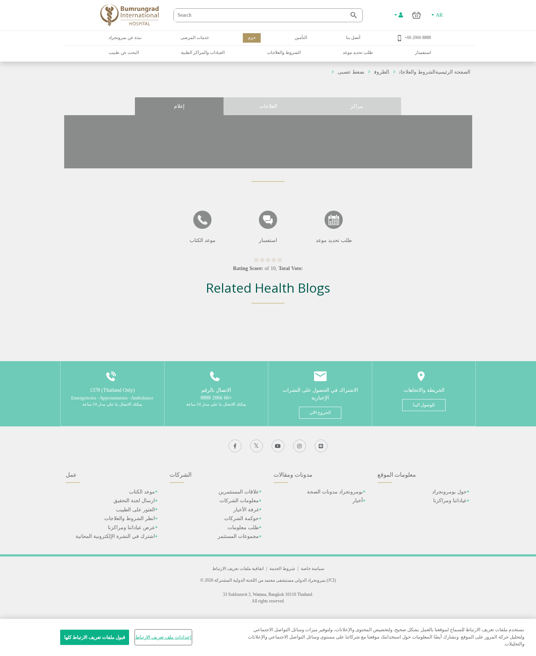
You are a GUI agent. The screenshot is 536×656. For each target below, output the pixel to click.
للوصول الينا (424, 404)
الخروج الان (320, 412)
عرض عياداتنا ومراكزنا (131, 527)
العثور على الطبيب (135, 509)
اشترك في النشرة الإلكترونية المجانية (115, 536)
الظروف (381, 72)
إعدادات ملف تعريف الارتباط (163, 637)
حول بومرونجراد (449, 492)
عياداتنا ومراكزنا (450, 500)
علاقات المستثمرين (238, 492)
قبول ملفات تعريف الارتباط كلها (94, 637)
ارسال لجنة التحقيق (134, 500)
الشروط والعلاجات (284, 52)
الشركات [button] (180, 475)
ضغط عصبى (351, 72)
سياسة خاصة (312, 568)
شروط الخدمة (282, 568)
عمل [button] (71, 475)
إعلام (179, 106)
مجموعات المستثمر (238, 536)
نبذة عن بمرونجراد (125, 37)
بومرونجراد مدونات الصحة (335, 492)
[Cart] (416, 15)
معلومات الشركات (239, 500)
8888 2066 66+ (417, 37)
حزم (252, 37)
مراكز (356, 106)
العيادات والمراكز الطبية (203, 52)
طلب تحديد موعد (358, 52)
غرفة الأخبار (246, 509)
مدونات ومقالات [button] (292, 475)
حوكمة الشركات (241, 518)
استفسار (423, 52)
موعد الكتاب (142, 492)
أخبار (358, 500)
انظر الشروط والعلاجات (129, 518)
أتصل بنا (353, 37)
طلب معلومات (243, 527)
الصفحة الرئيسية (452, 72)
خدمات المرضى (194, 37)
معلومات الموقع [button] (396, 475)
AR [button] (438, 15)
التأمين (301, 37)
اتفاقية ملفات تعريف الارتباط (238, 568)
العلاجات (268, 106)
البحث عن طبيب (124, 52)
